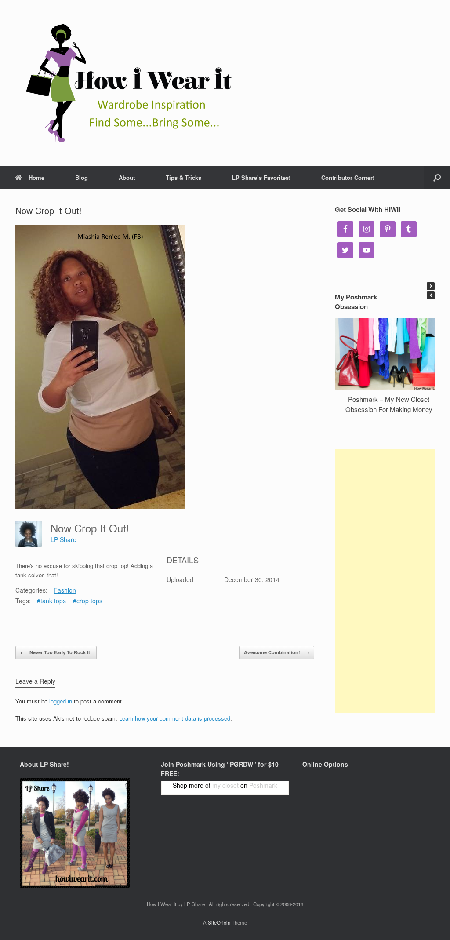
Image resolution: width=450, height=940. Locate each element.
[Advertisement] (385, 581)
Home (36, 177)
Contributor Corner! (347, 177)
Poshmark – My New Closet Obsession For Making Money (388, 404)
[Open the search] (437, 177)
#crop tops (87, 600)
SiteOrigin (219, 922)
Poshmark (263, 785)
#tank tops (51, 600)
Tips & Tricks (183, 177)
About (127, 177)
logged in (60, 701)
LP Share (63, 539)
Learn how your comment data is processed (174, 718)
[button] (431, 286)
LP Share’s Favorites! (261, 177)
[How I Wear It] (125, 83)
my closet (225, 785)
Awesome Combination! (276, 652)
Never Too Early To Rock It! (56, 652)
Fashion (65, 590)
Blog (81, 177)
